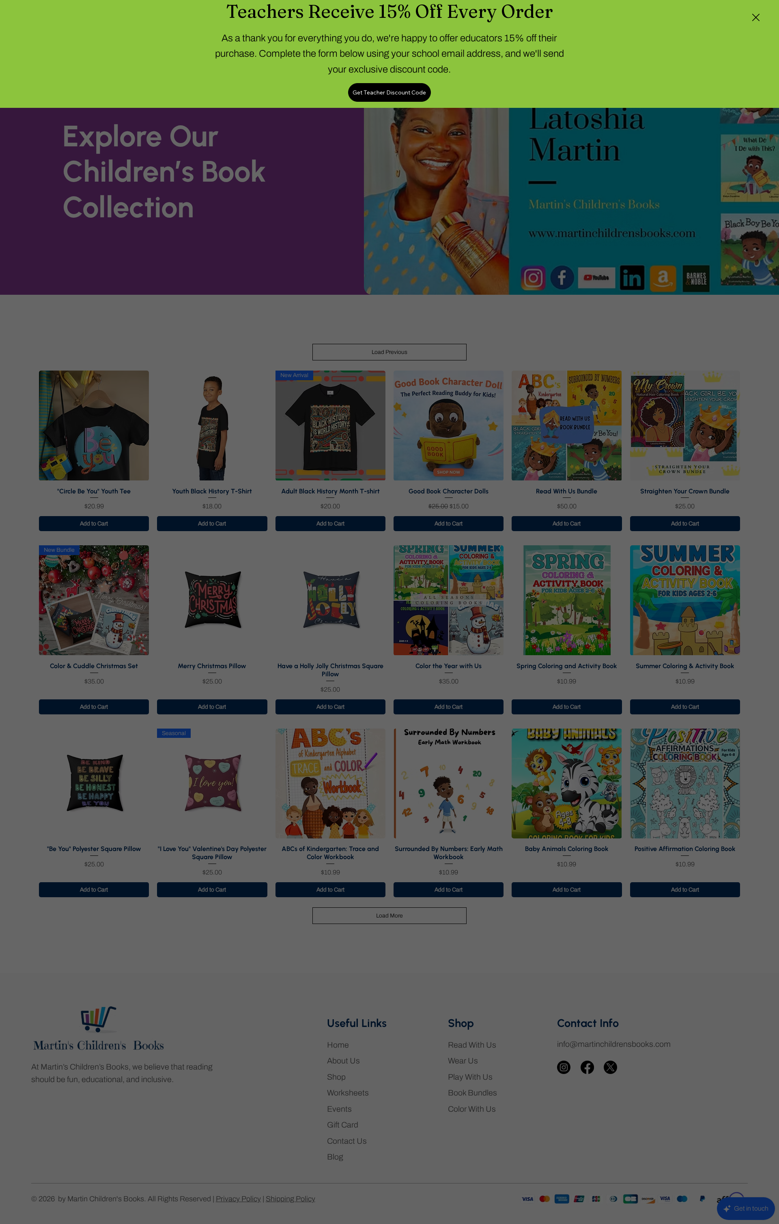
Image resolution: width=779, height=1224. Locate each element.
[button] (756, 18)
